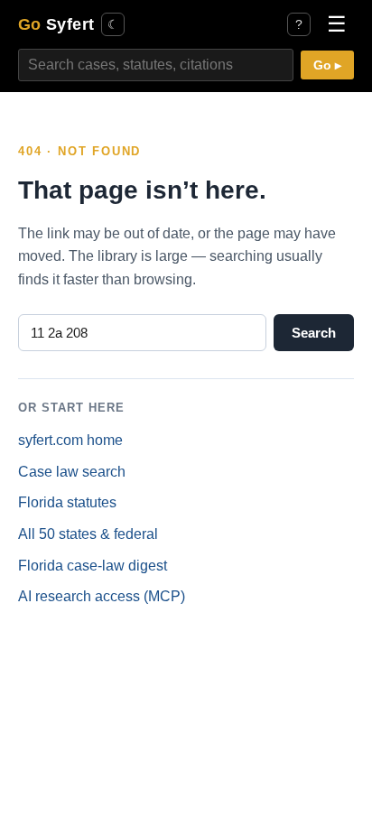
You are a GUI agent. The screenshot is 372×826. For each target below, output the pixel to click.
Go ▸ (327, 65)
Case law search (72, 471)
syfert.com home (70, 440)
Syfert (56, 23)
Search (314, 332)
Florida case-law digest (92, 565)
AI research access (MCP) (101, 596)
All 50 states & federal (88, 534)
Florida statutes (67, 502)
